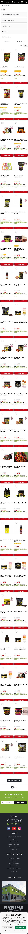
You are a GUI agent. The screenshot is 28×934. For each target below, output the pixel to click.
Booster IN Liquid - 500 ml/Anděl (20, 467)
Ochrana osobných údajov (14, 868)
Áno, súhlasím (20, 927)
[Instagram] (19, 828)
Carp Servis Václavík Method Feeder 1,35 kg (20, 67)
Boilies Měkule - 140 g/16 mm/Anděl (20, 685)
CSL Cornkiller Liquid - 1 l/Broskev (6, 503)
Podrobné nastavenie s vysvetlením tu (14, 930)
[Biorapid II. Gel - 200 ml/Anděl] (7, 275)
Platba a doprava (14, 863)
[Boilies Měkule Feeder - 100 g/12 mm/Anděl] (7, 457)
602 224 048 (16, 821)
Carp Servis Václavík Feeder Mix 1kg (5, 104)
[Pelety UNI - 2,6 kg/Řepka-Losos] (7, 311)
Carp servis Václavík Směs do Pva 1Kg (20, 104)
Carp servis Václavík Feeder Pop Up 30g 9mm (20, 140)
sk (26, 3)
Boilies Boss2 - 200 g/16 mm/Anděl (20, 431)
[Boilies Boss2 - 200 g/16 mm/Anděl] (21, 420)
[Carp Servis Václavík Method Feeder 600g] (7, 57)
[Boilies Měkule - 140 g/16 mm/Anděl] (21, 675)
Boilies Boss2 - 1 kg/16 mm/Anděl (5, 757)
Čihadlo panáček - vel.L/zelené (4, 176)
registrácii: (5, 75)
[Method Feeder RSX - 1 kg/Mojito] (21, 711)
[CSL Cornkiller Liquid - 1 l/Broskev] (7, 493)
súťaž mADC (14, 842)
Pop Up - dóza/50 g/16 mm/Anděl (5, 249)
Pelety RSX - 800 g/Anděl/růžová (18, 176)
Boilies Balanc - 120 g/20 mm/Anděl (6, 358)
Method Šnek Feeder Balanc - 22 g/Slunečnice (20, 322)
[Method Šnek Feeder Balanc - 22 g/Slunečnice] (21, 311)
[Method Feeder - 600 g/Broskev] (7, 711)
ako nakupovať (14, 861)
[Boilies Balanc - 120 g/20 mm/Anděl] (7, 348)
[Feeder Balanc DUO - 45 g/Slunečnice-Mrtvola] (21, 493)
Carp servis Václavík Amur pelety (6, 213)
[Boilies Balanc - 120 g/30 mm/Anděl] (21, 348)
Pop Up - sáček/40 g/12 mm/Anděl (6, 612)
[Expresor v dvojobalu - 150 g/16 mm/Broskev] (21, 384)
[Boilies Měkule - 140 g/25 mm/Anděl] (7, 130)
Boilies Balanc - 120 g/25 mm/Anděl (6, 431)
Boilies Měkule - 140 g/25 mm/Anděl (6, 140)
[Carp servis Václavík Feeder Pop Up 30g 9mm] (21, 130)
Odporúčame (20, 41)
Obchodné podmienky (14, 858)
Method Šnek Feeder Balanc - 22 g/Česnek (5, 576)
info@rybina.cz (15, 824)
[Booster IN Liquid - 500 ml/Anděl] (21, 457)
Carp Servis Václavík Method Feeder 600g (5, 67)
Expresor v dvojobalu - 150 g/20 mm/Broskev (20, 576)
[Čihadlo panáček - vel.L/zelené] (7, 166)
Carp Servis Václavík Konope (19, 757)
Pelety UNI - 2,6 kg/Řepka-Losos (6, 322)
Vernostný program (14, 847)
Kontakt (14, 839)
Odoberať (20, 802)
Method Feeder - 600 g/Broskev (5, 721)
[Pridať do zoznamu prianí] (2, 51)
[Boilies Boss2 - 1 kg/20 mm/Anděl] (21, 275)
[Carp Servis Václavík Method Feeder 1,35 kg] (21, 57)
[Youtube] (14, 828)
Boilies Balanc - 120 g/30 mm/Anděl (20, 358)
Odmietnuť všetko (7, 927)
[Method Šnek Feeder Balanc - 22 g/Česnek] (7, 566)
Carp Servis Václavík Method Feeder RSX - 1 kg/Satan (20, 249)
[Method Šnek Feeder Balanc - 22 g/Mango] (7, 675)
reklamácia (14, 871)
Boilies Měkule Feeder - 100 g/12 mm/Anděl (6, 467)
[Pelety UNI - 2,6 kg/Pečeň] (21, 602)
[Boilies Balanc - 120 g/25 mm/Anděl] (7, 420)
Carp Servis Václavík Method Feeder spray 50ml (19, 540)
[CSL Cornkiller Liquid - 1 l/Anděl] (21, 202)
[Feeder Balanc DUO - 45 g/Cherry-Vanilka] (7, 384)
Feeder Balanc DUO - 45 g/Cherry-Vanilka (6, 394)
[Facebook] (8, 828)
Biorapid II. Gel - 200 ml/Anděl (5, 285)
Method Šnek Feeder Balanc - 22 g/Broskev (19, 648)
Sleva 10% (14, 849)
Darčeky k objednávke (14, 844)
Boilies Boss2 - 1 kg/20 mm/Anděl (19, 285)
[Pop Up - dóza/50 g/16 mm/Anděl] (7, 239)
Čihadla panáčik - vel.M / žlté (6, 539)
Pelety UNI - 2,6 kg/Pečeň (20, 611)
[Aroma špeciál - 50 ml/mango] (7, 638)
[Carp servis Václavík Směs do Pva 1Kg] (21, 93)
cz (26, 1)
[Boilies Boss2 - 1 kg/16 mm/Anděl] (7, 747)
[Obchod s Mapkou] (14, 892)
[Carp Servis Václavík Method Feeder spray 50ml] (21, 529)
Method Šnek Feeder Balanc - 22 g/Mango (5, 685)
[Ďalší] (17, 787)
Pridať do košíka (7, 155)
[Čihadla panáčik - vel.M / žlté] (7, 529)
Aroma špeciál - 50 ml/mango (5, 648)
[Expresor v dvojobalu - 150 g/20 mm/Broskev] (21, 566)
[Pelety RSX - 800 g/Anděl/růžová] (21, 166)
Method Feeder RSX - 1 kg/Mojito (20, 721)
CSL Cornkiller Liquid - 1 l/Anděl (20, 213)
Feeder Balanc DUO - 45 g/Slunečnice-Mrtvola (20, 503)
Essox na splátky (14, 866)
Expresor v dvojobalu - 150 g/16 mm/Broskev (20, 394)
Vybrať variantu (7, 82)
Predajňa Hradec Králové (14, 836)
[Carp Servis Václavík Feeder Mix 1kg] (7, 93)
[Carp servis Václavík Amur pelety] (7, 202)
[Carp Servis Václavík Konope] (21, 747)
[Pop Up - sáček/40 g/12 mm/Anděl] (7, 602)
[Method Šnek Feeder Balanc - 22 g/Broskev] (21, 638)
